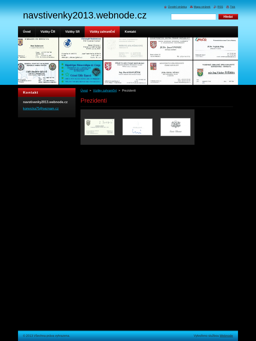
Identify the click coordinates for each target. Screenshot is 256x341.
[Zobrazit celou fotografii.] (99, 127)
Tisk (232, 6)
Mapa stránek (202, 6)
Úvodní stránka (177, 6)
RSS (220, 6)
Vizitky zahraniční (105, 90)
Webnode (226, 335)
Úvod (84, 90)
